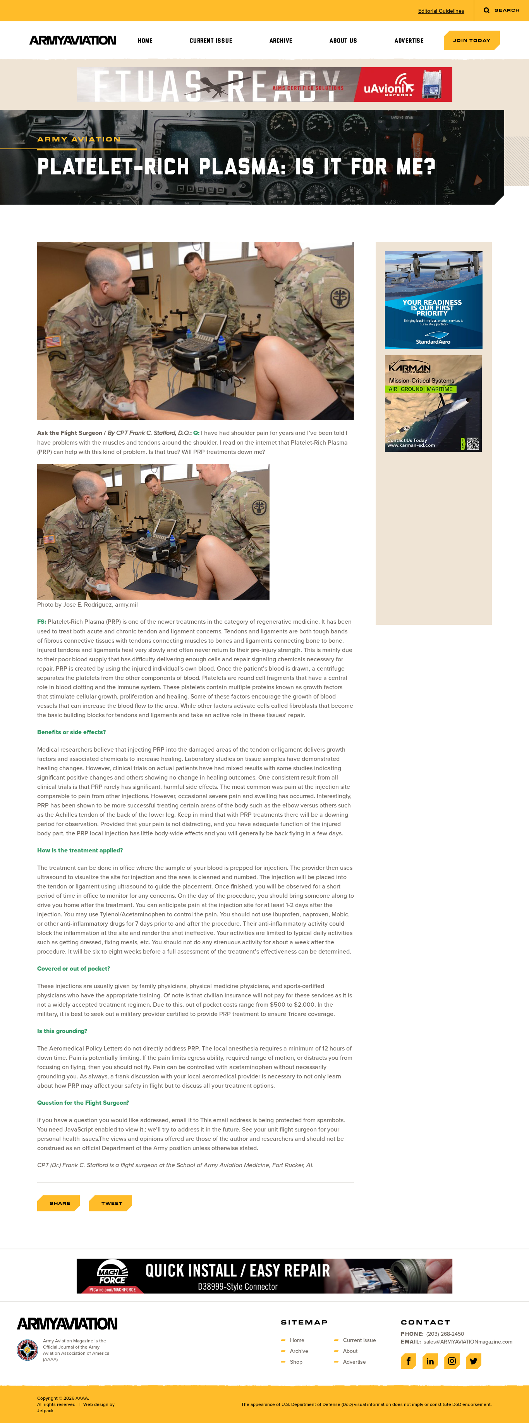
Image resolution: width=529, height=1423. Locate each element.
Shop (296, 1362)
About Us (343, 40)
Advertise (409, 40)
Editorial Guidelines (441, 11)
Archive (281, 40)
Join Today (472, 40)
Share (60, 1203)
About (350, 1351)
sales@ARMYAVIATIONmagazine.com (468, 1341)
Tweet (112, 1203)
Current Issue (211, 40)
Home (145, 40)
